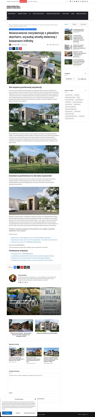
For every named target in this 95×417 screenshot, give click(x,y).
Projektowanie (77, 111)
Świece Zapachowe (81, 13)
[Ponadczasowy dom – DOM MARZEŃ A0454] (68, 31)
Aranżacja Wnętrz (68, 94)
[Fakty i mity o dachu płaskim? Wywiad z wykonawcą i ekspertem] (68, 47)
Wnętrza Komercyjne (69, 118)
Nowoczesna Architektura (70, 106)
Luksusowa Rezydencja (77, 102)
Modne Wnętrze (77, 104)
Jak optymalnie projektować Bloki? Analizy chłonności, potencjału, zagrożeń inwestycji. (32, 256)
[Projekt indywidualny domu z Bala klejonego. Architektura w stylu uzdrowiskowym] (68, 61)
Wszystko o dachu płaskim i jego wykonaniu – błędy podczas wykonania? (79, 54)
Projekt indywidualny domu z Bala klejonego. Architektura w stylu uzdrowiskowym (79, 62)
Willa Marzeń (81, 116)
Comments (83, 24)
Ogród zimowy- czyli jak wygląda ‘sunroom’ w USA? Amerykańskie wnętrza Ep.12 (31, 237)
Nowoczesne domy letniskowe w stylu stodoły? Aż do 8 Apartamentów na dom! (33, 359)
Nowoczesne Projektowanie (70, 109)
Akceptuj (7, 413)
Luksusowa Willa (68, 104)
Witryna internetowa (39, 398)
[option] (34, 301)
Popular (74, 24)
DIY (30, 13)
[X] (22, 282)
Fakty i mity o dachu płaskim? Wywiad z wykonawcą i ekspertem (41, 1)
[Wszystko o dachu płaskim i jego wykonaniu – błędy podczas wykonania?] (68, 53)
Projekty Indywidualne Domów (71, 116)
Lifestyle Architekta (38, 13)
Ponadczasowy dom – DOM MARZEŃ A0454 (22, 253)
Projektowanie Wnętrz (69, 113)
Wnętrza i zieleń (22, 13)
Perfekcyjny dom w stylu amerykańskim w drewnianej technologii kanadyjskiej (30, 258)
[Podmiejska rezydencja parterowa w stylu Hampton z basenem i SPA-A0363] (16, 352)
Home (11, 24)
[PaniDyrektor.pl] (14, 7)
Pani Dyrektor (14, 44)
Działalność (65, 13)
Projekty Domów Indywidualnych (31, 24)
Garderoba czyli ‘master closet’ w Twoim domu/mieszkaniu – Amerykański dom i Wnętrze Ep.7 (34, 239)
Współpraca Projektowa (53, 13)
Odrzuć (18, 413)
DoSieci (43, 414)
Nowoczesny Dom (69, 111)
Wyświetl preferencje (29, 413)
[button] (35, 399)
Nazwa (11, 392)
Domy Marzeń (68, 102)
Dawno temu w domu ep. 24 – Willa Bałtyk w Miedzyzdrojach (26, 242)
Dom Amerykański (79, 99)
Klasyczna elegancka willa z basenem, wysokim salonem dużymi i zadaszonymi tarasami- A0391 (51, 359)
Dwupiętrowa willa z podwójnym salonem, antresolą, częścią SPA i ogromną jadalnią (32, 260)
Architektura (11, 13)
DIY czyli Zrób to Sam (69, 99)
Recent (66, 24)
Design (78, 97)
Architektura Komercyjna (70, 97)
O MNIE (72, 13)
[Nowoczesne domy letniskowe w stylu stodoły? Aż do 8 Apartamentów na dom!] (34, 352)
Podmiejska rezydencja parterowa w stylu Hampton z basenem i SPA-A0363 (16, 359)
